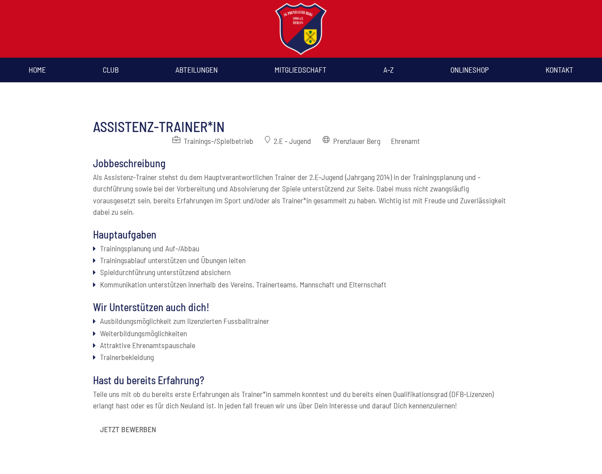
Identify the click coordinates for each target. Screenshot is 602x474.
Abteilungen (196, 69)
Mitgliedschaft (301, 69)
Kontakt (559, 69)
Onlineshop (469, 69)
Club (111, 69)
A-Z (388, 69)
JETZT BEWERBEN (128, 429)
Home (37, 69)
